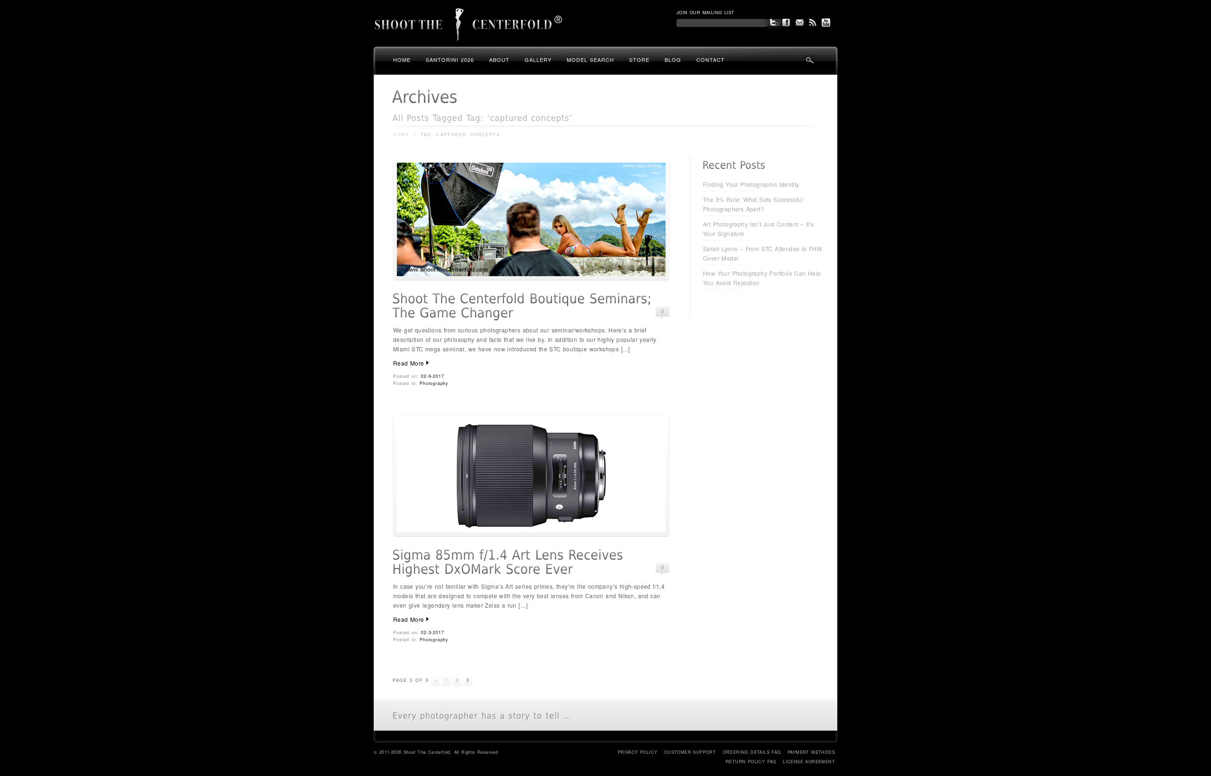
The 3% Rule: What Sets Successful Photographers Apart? (753, 204)
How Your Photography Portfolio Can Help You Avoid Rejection (762, 278)
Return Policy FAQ (751, 762)
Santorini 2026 (450, 59)
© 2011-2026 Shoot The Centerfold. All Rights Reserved (436, 752)
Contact (710, 59)
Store (639, 59)
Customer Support (690, 752)
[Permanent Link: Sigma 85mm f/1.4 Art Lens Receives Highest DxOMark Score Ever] (510, 562)
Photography (434, 383)
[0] (662, 311)
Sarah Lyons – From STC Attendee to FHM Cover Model (762, 253)
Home (402, 59)
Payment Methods (811, 752)
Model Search (590, 59)
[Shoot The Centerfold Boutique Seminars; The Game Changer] (531, 278)
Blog (673, 59)
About (499, 59)
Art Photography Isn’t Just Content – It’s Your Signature (758, 228)
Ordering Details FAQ (752, 752)
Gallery (538, 59)
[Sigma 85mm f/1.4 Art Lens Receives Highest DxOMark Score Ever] (531, 534)
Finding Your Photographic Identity (751, 184)
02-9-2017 (432, 376)
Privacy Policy (638, 752)
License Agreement (809, 762)
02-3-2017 (432, 632)
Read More (408, 363)
